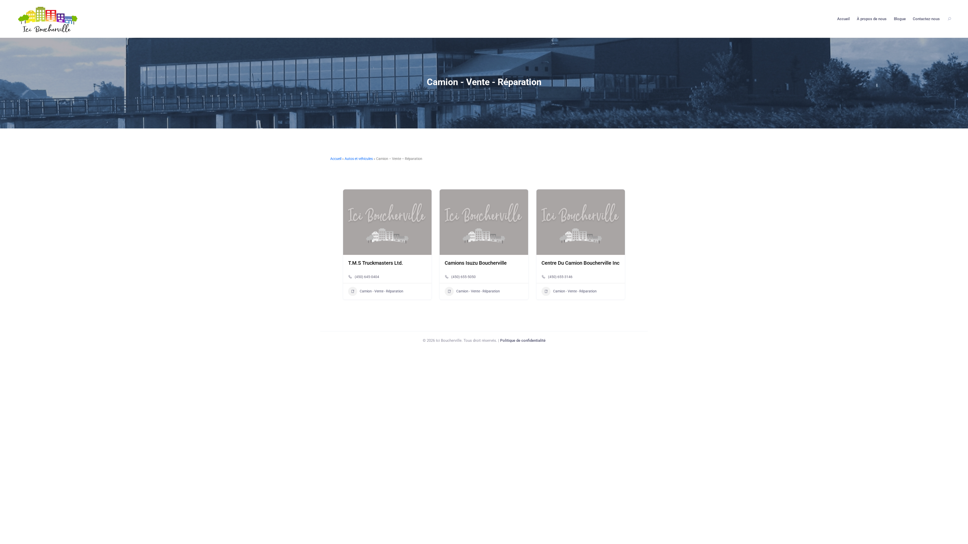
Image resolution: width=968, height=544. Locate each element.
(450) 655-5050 (463, 277)
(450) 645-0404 (367, 277)
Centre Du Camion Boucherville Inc (580, 263)
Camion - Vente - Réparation (381, 291)
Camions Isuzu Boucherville (476, 263)
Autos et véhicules (359, 159)
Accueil (843, 19)
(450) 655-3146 (560, 277)
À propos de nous (872, 19)
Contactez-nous (926, 19)
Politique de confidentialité (523, 340)
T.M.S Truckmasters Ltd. (375, 263)
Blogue (900, 19)
